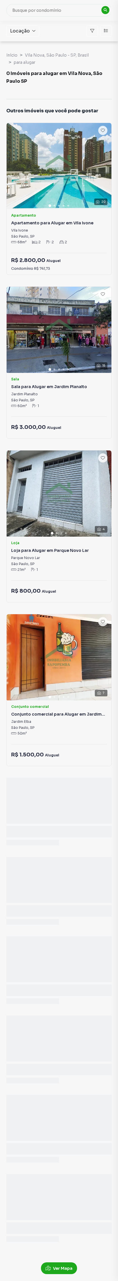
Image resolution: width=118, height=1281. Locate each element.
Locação (20, 31)
